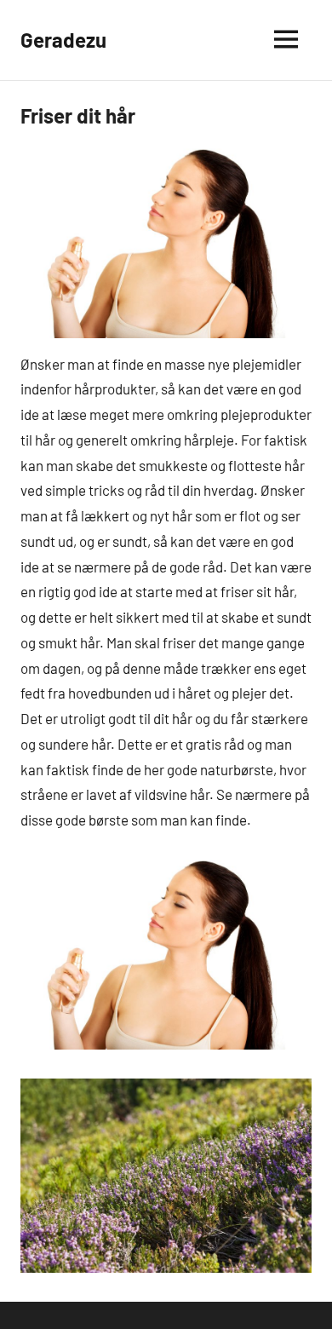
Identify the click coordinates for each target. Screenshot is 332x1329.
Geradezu (63, 39)
